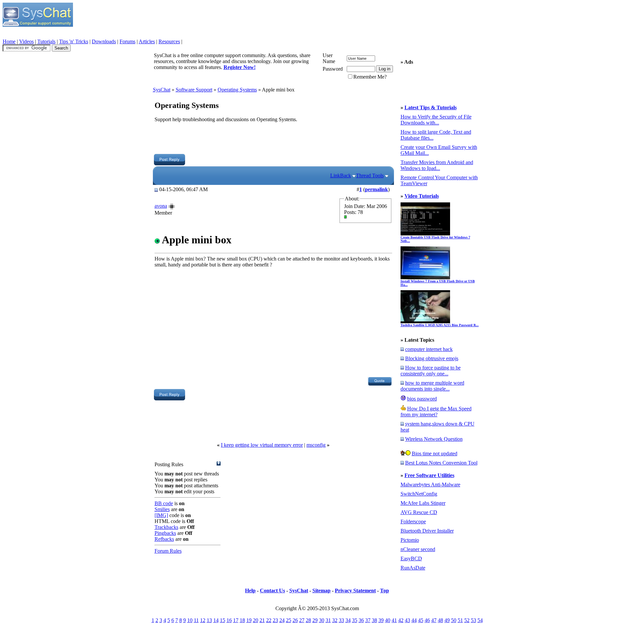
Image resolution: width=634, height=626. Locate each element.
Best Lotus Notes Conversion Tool (441, 463)
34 (348, 620)
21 (262, 620)
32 (334, 620)
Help (250, 590)
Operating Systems (237, 89)
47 (434, 620)
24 (282, 620)
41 (394, 620)
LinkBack (340, 175)
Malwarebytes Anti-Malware (430, 484)
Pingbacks (165, 533)
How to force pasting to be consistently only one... (431, 370)
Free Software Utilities (429, 475)
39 (381, 620)
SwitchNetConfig (419, 494)
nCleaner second (418, 549)
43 (407, 620)
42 (401, 620)
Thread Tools (370, 175)
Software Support (194, 89)
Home (9, 41)
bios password (422, 398)
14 (216, 620)
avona (161, 206)
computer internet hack (429, 349)
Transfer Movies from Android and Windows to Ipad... (437, 165)
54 (480, 620)
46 (427, 620)
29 (315, 620)
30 (321, 620)
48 (440, 620)
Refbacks (164, 539)
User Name (329, 58)
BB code (164, 503)
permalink (376, 189)
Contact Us (272, 590)
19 (249, 620)
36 (361, 620)
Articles (147, 41)
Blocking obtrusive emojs (431, 358)
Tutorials (46, 41)
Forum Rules (168, 551)
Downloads (104, 41)
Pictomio (410, 540)
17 (235, 620)
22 (268, 620)
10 (190, 620)
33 (341, 620)
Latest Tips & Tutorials (431, 107)
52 (467, 620)
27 (301, 620)
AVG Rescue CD (419, 512)
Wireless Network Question (434, 439)
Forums (127, 41)
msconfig (316, 445)
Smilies (162, 509)
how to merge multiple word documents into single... (432, 386)
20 (255, 620)
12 (202, 620)
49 (447, 620)
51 (460, 620)
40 (387, 620)
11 (196, 620)
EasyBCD (411, 558)
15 (222, 620)
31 (328, 620)
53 (473, 620)
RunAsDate (413, 568)
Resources (169, 41)
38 (374, 620)
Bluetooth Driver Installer (427, 531)
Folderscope (413, 521)
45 (420, 620)
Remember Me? (370, 77)
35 (354, 620)
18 (242, 620)
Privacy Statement (355, 590)
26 (295, 620)
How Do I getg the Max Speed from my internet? (436, 411)
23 (275, 620)
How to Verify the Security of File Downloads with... (436, 119)
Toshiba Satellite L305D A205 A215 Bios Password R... (440, 325)
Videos (26, 41)
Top (384, 590)
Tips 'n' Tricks (73, 41)
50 (453, 620)
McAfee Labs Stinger (423, 503)
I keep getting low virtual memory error (262, 445)
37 (367, 620)
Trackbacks (166, 527)
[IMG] (161, 515)
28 (308, 620)
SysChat (161, 89)
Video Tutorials (422, 196)
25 (288, 620)
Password (333, 69)
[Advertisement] (273, 139)
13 (209, 620)
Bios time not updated (434, 453)
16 (229, 620)
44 (414, 620)
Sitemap (321, 590)
